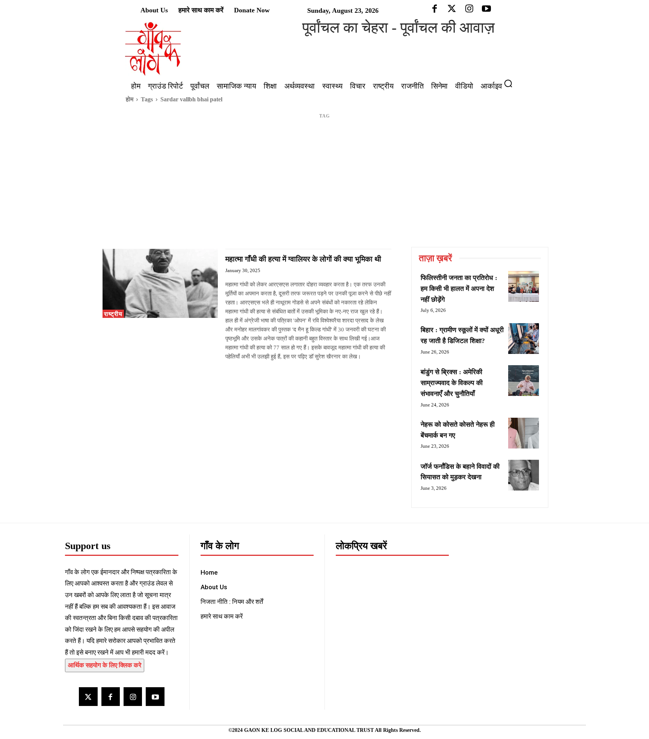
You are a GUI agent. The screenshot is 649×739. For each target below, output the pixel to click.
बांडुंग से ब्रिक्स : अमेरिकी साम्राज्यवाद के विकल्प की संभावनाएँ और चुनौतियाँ (452, 382)
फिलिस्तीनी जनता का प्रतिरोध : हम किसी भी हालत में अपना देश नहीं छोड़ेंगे (459, 288)
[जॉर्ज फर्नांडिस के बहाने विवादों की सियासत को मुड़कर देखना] (523, 475)
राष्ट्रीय (113, 314)
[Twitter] (88, 696)
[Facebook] (110, 696)
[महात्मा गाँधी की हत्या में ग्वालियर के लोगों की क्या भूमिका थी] (160, 283)
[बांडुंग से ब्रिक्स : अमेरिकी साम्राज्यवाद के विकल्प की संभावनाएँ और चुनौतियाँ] (523, 380)
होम (129, 99)
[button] (511, 83)
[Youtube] (155, 696)
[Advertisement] (324, 190)
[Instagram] (133, 696)
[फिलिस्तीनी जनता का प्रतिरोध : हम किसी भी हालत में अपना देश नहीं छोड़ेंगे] (523, 286)
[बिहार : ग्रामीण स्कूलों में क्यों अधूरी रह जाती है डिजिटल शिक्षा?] (523, 338)
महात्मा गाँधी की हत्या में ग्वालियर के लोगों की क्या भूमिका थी (303, 259)
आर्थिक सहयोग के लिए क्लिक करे (104, 665)
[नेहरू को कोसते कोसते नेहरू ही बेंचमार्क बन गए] (523, 433)
